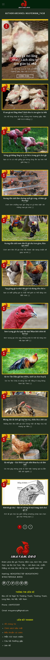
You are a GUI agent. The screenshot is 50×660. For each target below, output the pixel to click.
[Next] (44, 50)
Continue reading (25, 76)
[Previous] (6, 50)
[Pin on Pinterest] (22, 583)
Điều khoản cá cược (13, 633)
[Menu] (3, 4)
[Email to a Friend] (17, 583)
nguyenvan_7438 (35, 13)
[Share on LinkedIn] (26, 583)
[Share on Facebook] (8, 583)
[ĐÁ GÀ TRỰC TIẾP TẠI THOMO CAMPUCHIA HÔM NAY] (25, 4)
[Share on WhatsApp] (4, 583)
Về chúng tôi (10, 624)
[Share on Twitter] (13, 583)
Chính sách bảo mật (13, 628)
